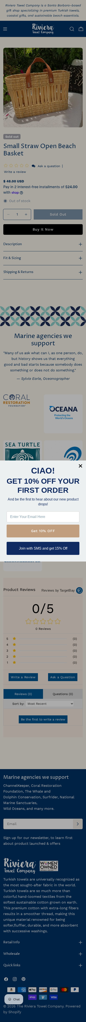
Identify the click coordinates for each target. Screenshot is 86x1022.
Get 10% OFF (43, 531)
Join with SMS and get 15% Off (43, 548)
